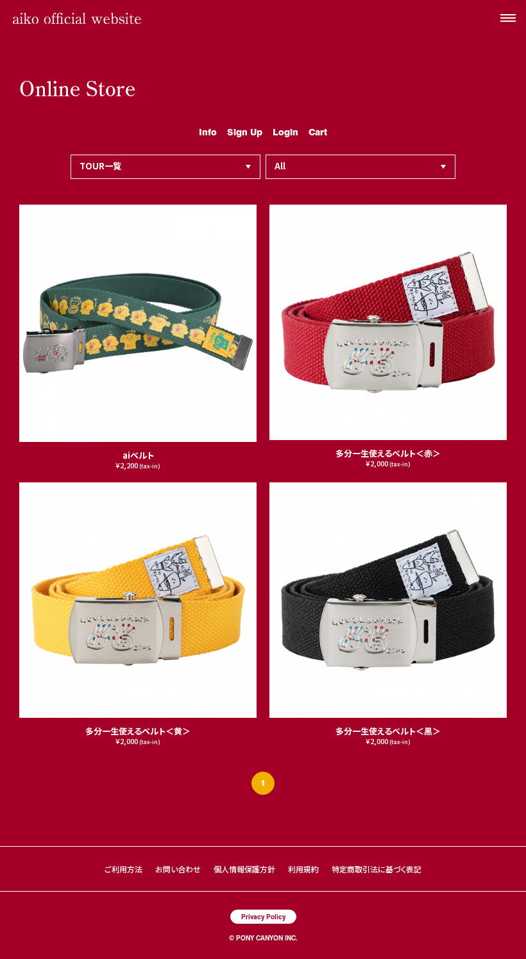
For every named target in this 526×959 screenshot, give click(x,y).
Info (208, 131)
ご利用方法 (123, 868)
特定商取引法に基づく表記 (376, 868)
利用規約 (303, 868)
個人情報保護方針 (244, 868)
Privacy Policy (263, 916)
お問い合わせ (178, 868)
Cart (318, 131)
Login (285, 131)
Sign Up (244, 131)
